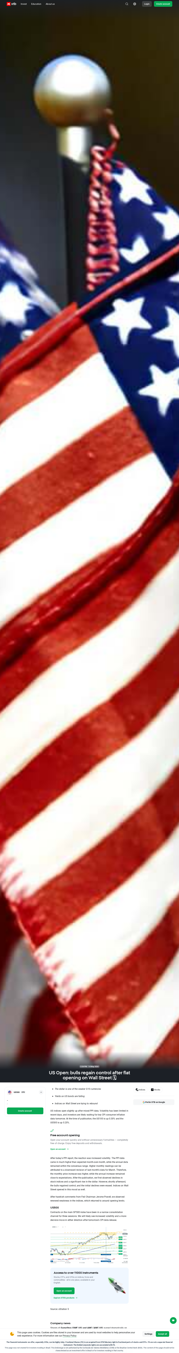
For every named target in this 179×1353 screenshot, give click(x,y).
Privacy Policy (69, 1335)
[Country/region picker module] (134, 4)
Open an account (64, 1290)
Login (146, 4)
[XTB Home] (11, 4)
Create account (163, 4)
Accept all (162, 1334)
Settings (148, 1334)
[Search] (127, 4)
